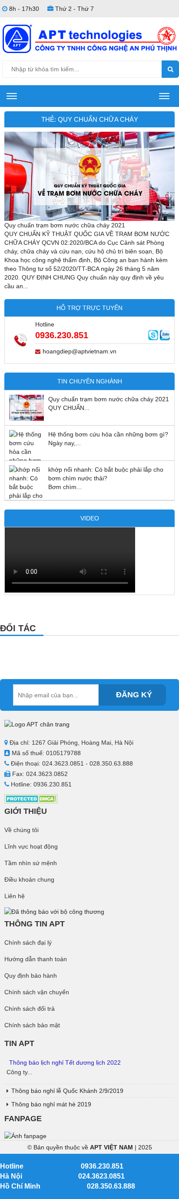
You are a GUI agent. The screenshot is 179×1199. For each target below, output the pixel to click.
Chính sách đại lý (28, 942)
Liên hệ (14, 896)
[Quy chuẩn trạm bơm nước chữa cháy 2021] (89, 175)
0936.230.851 (61, 335)
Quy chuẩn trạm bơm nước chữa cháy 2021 (64, 225)
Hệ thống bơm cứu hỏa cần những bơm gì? (108, 434)
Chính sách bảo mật (32, 1025)
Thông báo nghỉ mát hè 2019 (51, 1104)
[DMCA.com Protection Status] (31, 798)
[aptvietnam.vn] (90, 38)
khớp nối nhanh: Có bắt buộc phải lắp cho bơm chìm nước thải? (105, 474)
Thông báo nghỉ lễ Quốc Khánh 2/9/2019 (67, 1090)
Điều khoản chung (29, 879)
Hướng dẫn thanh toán (35, 959)
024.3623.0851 (101, 1176)
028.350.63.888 (111, 1186)
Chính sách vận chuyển (36, 992)
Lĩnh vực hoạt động (31, 846)
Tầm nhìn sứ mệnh (30, 862)
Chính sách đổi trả (29, 1008)
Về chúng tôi (21, 829)
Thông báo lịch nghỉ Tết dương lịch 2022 (65, 1062)
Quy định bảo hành (30, 975)
